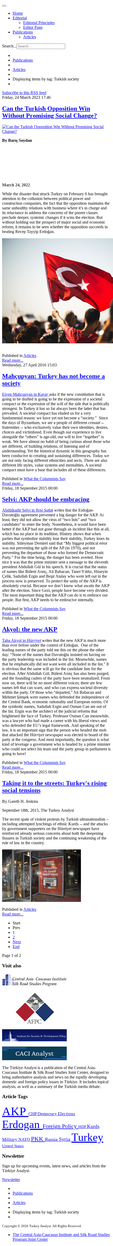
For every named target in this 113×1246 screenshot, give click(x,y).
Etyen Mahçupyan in (25, 394)
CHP (33, 1113)
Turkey (87, 1137)
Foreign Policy (60, 1126)
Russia (52, 1139)
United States (13, 1146)
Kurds (93, 1126)
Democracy (48, 1113)
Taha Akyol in (21, 640)
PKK (38, 1139)
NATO (24, 1139)
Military (10, 1139)
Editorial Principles (39, 22)
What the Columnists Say (45, 478)
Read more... (12, 360)
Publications (23, 32)
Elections (66, 1113)
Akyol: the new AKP (29, 629)
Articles (29, 37)
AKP (15, 1111)
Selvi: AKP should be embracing (45, 499)
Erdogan (22, 1124)
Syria (65, 1139)
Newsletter (11, 1179)
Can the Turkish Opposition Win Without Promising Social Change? (49, 112)
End (16, 946)
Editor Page (33, 27)
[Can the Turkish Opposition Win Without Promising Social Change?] (56, 131)
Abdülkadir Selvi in (27, 510)
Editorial (20, 18)
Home (18, 13)
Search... (9, 46)
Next (17, 942)
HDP (82, 1126)
